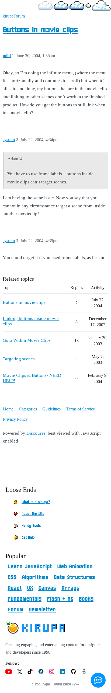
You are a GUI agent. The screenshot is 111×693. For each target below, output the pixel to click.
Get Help (28, 537)
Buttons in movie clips (40, 30)
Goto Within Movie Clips (27, 340)
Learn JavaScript (30, 566)
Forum (15, 610)
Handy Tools (31, 526)
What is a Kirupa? (36, 502)
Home (8, 409)
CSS (12, 577)
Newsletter (42, 610)
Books (86, 599)
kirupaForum (14, 16)
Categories (28, 409)
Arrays (70, 588)
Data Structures (74, 577)
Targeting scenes (19, 358)
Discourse (36, 433)
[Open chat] (98, 680)
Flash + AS (60, 599)
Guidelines (51, 409)
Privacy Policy (15, 419)
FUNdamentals (24, 599)
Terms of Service (80, 409)
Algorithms (35, 577)
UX (30, 588)
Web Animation (74, 566)
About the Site (33, 514)
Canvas (47, 588)
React (15, 588)
